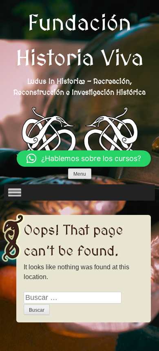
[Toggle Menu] (14, 193)
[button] (84, 158)
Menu (79, 174)
